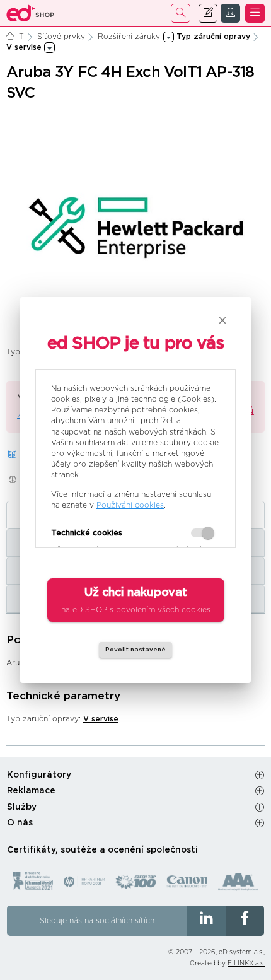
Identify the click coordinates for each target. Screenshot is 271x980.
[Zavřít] (222, 320)
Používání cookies (130, 505)
